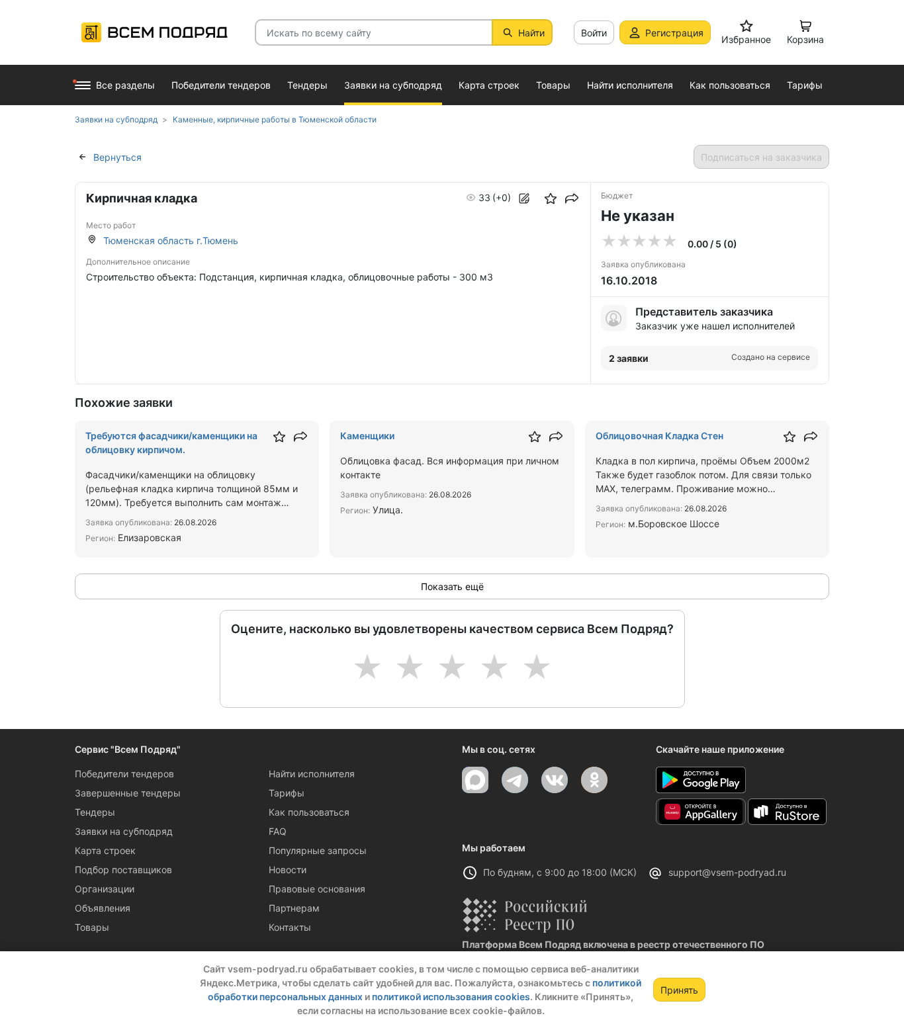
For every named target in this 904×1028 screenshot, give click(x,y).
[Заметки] (524, 198)
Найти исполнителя (312, 773)
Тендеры (95, 812)
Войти (594, 32)
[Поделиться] (572, 198)
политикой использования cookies (451, 996)
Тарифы (286, 792)
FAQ (278, 831)
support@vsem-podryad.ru (727, 872)
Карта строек (105, 850)
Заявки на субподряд (124, 831)
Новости (287, 869)
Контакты (290, 927)
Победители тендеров (124, 773)
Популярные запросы (318, 850)
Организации (104, 888)
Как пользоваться (309, 812)
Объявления (102, 908)
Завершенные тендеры (128, 792)
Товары (92, 927)
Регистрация (674, 32)
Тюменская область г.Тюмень (170, 240)
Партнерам (294, 908)
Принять (679, 990)
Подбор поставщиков (123, 869)
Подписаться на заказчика (761, 157)
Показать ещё (452, 586)
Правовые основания (317, 888)
